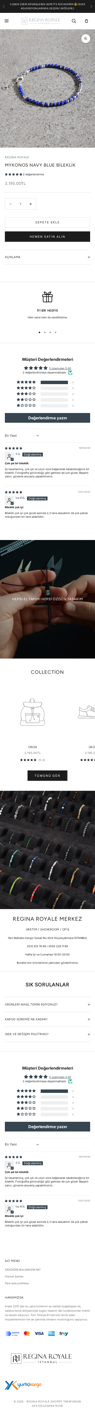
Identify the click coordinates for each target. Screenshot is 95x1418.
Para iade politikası (17, 1283)
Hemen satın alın (47, 236)
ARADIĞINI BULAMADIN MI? (23, 1269)
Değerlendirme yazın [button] (47, 417)
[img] (13, 448)
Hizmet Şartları (14, 1276)
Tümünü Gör (47, 775)
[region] (47, 308)
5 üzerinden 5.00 (60, 368)
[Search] (73, 20)
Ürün (32, 747)
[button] (14, 174)
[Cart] (86, 20)
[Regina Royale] (40, 21)
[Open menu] (8, 21)
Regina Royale (17, 157)
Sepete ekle (47, 222)
